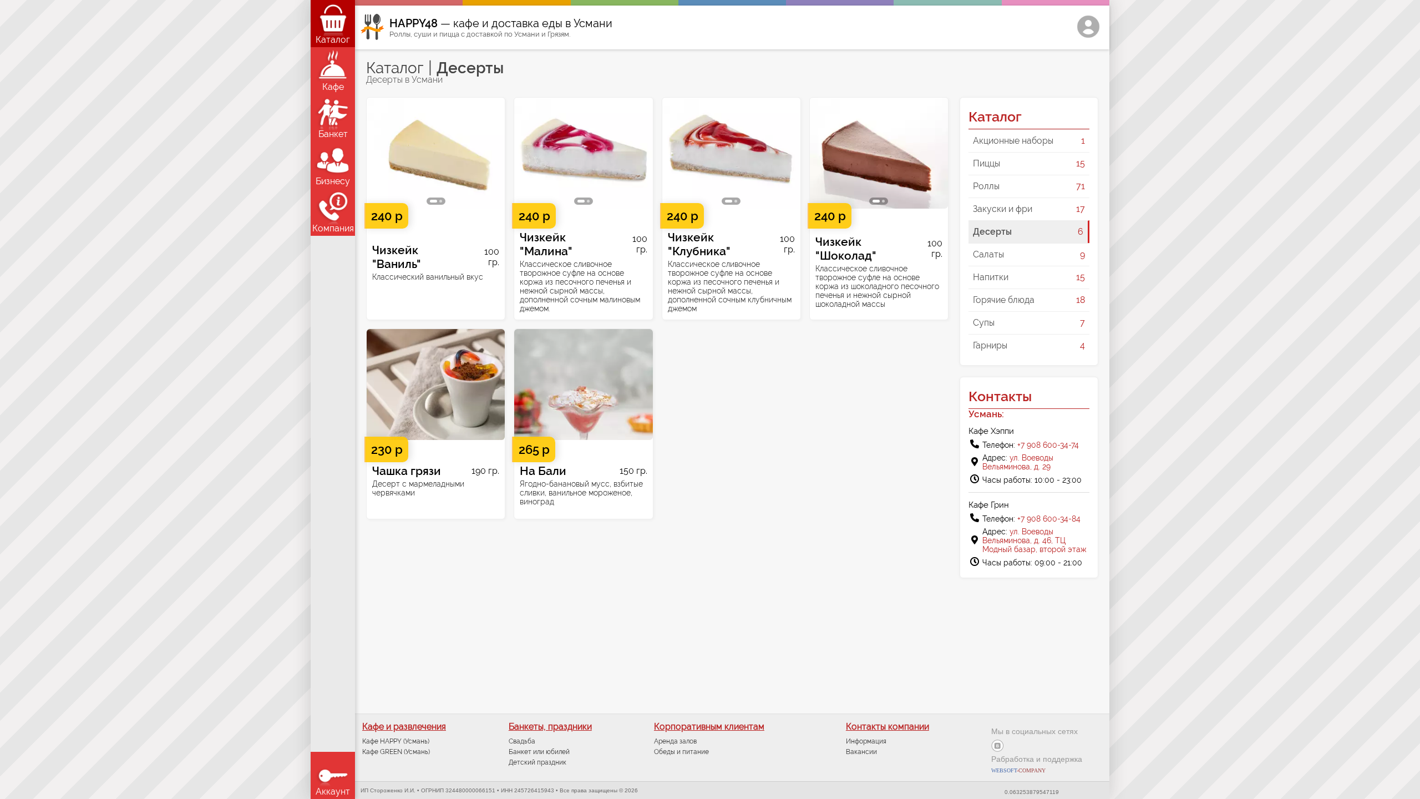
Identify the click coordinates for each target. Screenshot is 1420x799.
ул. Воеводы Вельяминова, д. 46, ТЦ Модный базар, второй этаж (1034, 540)
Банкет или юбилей (539, 752)
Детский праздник (537, 762)
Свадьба (522, 741)
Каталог (395, 68)
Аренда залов (675, 741)
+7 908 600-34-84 (1049, 518)
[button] (378, 153)
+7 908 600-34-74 (1048, 445)
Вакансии (861, 752)
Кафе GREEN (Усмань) (396, 752)
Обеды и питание (681, 752)
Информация (866, 741)
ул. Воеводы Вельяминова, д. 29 (1017, 462)
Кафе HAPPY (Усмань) (395, 741)
